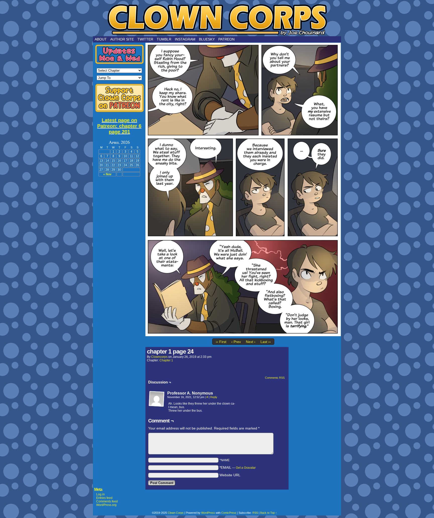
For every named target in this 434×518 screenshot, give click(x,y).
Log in (100, 494)
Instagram (185, 39)
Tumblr (164, 39)
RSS (255, 512)
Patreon (226, 39)
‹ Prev (236, 342)
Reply (213, 397)
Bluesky (207, 39)
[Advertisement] (119, 255)
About (101, 39)
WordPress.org (106, 505)
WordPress (208, 512)
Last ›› (265, 342)
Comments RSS (275, 377)
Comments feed (107, 501)
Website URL (230, 475)
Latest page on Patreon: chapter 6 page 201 (119, 126)
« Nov (107, 174)
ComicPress (228, 512)
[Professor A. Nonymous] (157, 399)
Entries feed (104, 498)
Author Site (122, 39)
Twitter (145, 39)
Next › (250, 342)
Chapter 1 (166, 360)
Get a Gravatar (246, 467)
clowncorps (159, 357)
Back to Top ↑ (268, 512)
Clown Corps (217, 19)
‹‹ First (221, 342)
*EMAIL (238, 467)
